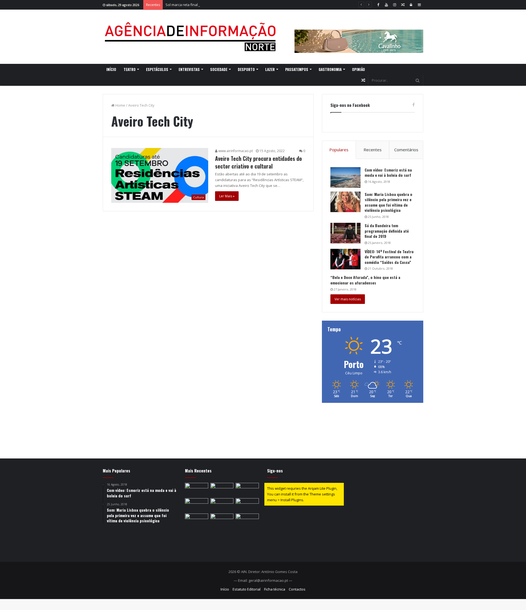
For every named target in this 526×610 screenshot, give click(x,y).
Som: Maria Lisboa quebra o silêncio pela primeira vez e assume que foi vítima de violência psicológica (388, 202)
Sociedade (218, 69)
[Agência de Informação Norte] (192, 37)
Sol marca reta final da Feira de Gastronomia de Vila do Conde (217, 4)
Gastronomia (330, 69)
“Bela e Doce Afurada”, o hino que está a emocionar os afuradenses (365, 280)
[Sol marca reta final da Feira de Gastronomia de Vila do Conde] (247, 489)
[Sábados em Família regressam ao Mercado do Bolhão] (222, 504)
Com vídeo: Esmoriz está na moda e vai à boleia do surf (388, 172)
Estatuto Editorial (247, 589)
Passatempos (296, 69)
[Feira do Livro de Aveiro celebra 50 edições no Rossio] (247, 520)
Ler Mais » (227, 196)
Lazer (270, 69)
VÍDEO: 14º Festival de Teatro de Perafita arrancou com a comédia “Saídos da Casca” (389, 257)
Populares (338, 149)
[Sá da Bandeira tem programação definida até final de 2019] (345, 233)
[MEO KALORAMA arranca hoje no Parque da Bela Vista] (196, 504)
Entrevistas (189, 69)
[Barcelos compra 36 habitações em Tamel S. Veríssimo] (196, 489)
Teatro (130, 69)
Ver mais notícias (348, 299)
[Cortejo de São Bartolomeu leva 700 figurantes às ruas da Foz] (247, 504)
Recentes (373, 149)
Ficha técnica (274, 589)
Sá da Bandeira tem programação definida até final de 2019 (387, 231)
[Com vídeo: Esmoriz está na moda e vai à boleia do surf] (345, 177)
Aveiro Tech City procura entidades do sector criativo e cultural (258, 162)
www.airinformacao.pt (235, 151)
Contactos (297, 589)
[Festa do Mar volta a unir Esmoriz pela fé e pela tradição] (196, 520)
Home (120, 105)
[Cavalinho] (359, 33)
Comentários (406, 149)
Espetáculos (157, 69)
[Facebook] (378, 5)
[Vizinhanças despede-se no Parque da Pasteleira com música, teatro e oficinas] (222, 520)
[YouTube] (386, 5)
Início (111, 69)
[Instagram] (394, 5)
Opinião (358, 69)
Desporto (246, 69)
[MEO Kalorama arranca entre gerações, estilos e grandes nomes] (222, 489)
